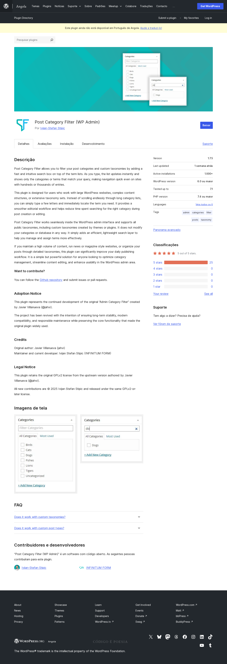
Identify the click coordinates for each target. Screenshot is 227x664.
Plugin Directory (23, 17)
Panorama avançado (167, 230)
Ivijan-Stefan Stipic (52, 128)
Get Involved (143, 604)
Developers (102, 616)
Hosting (18, 616)
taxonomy (206, 219)
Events (139, 610)
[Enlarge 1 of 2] (72, 419)
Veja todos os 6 (204, 204)
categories (198, 212)
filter (209, 212)
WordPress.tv (104, 621)
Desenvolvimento (93, 144)
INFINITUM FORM (98, 567)
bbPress (182, 616)
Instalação (67, 144)
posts (195, 219)
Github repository (51, 280)
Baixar (207, 125)
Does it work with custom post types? (39, 528)
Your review (160, 293)
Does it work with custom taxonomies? (39, 517)
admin (186, 212)
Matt (180, 610)
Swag (140, 621)
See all (208, 293)
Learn (98, 604)
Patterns (60, 621)
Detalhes (23, 144)
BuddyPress (184, 621)
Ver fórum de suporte (167, 324)
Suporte (208, 144)
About (17, 604)
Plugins (59, 616)
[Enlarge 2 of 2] (138, 419)
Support (100, 610)
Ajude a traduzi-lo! (151, 27)
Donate (141, 616)
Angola (52, 641)
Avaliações (45, 144)
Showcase (61, 604)
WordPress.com (186, 604)
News (17, 610)
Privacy (18, 621)
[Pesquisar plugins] (51, 39)
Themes (59, 610)
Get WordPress (210, 6)
